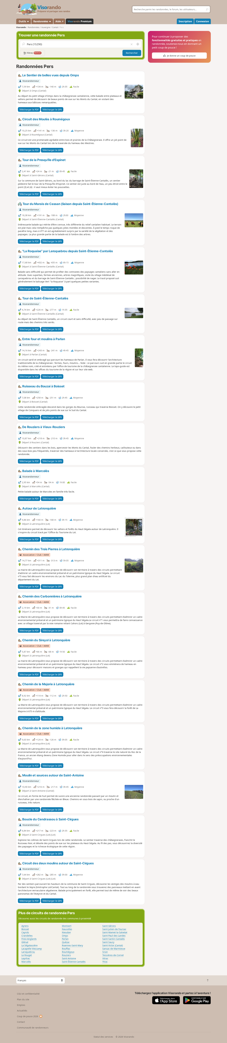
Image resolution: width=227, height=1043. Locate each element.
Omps (65, 935)
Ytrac (105, 961)
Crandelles (27, 935)
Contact (21, 1021)
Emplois (21, 1005)
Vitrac (105, 958)
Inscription (185, 21)
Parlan (65, 938)
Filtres (33, 52)
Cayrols (25, 932)
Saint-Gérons (109, 925)
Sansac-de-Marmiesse (113, 948)
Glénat (24, 942)
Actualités (22, 1010)
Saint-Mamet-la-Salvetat (114, 932)
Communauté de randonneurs (32, 1027)
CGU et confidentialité (28, 993)
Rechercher (132, 52)
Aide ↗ (59, 21)
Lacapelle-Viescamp (31, 948)
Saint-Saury (108, 942)
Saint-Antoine (69, 958)
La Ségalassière (29, 945)
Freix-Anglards (29, 938)
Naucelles (67, 929)
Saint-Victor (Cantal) (112, 945)
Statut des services (103, 1036)
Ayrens (25, 925)
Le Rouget (26, 955)
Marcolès (26, 961)
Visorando (21, 27)
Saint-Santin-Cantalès (113, 938)
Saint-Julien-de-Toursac (114, 929)
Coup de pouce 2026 (27, 1016)
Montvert (66, 925)
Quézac (66, 942)
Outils (22, 21)
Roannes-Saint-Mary (72, 945)
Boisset (25, 929)
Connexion (202, 21)
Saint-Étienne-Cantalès (74, 961)
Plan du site (23, 999)
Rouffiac (66, 948)
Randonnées (41, 21)
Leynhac (25, 958)
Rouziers (66, 955)
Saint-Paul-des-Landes (114, 935)
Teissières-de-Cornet (113, 955)
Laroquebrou (28, 951)
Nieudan (66, 932)
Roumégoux (68, 951)
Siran (105, 951)
